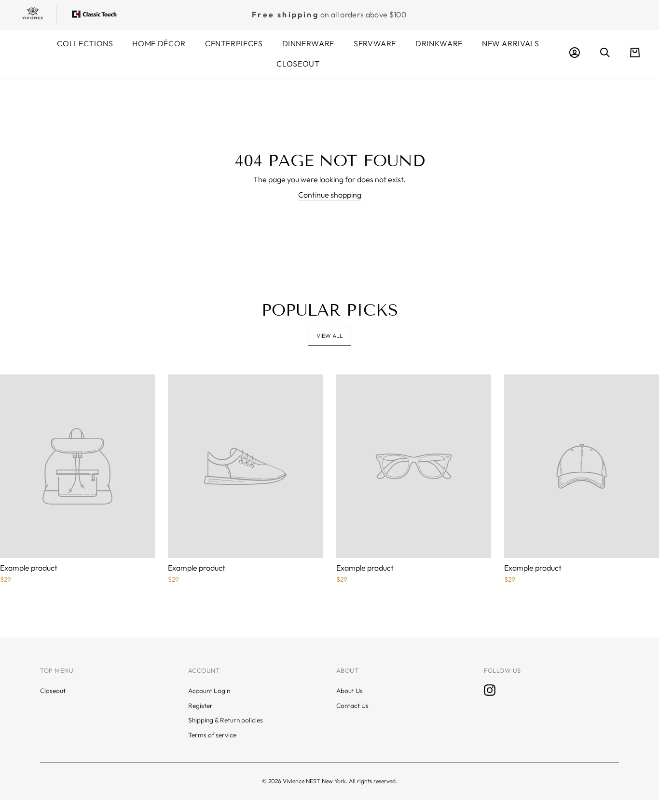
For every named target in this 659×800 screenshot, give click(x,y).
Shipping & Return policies (225, 720)
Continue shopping (329, 195)
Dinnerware (308, 43)
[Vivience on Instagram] (489, 690)
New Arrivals (510, 43)
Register (200, 705)
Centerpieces (234, 43)
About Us (349, 690)
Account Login (209, 690)
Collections (85, 43)
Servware (375, 43)
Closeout (297, 63)
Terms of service (212, 735)
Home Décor (158, 43)
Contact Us (352, 705)
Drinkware (439, 43)
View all (329, 335)
